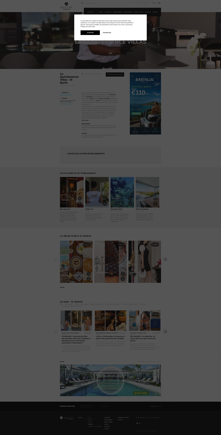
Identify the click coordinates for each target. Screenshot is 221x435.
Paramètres (107, 32)
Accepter (90, 32)
